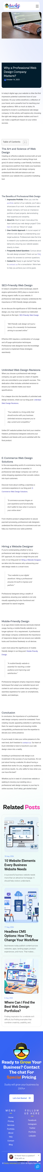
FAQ (39, 254)
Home (10, 1117)
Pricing (11, 1121)
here (9, 227)
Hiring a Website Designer (31, 560)
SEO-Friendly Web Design (29, 315)
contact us (13, 264)
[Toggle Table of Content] (23, 142)
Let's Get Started (20, 1098)
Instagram (32, 1124)
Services (10, 1125)
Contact (10, 1141)
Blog (11, 1144)
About (10, 1133)
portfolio (10, 203)
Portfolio (10, 1129)
